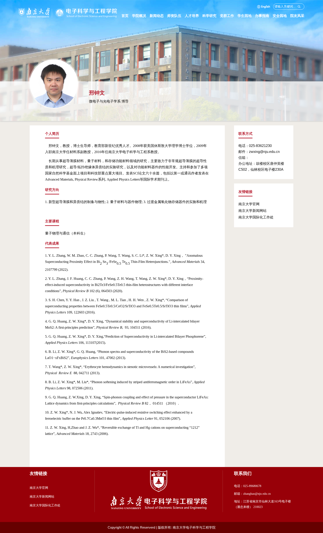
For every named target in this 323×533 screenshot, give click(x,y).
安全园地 (281, 16)
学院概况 (141, 16)
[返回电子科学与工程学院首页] (68, 9)
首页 (125, 16)
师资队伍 (176, 16)
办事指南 (264, 16)
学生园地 (246, 16)
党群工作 (229, 16)
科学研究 (211, 16)
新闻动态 (158, 16)
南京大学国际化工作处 (256, 217)
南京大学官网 (248, 204)
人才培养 (193, 16)
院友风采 (297, 16)
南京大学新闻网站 (252, 210)
